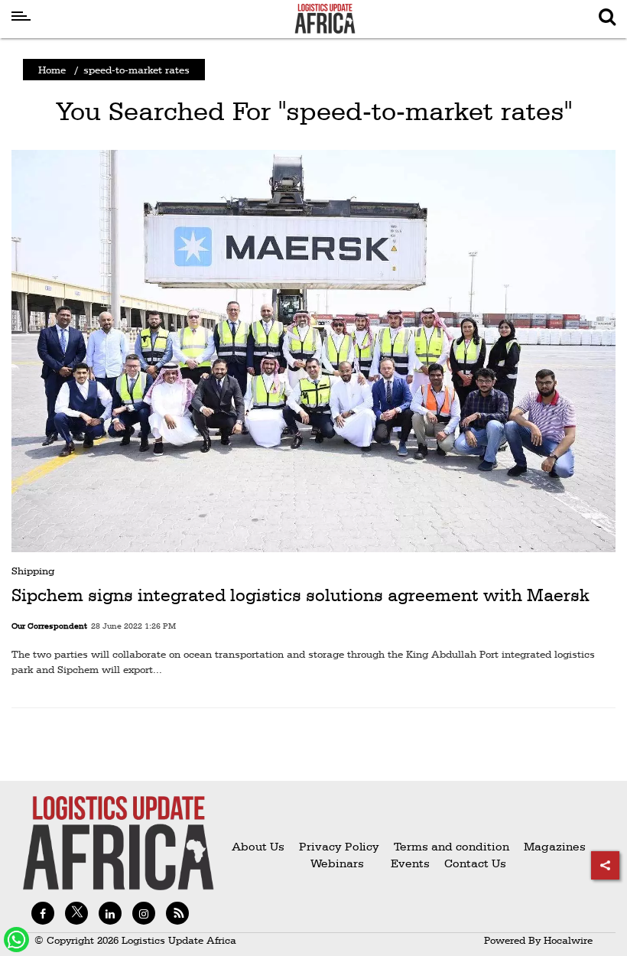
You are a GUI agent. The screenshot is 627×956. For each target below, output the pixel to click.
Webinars (337, 863)
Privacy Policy (339, 846)
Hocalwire (568, 940)
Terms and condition (453, 846)
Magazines (555, 846)
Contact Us (475, 863)
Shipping (32, 570)
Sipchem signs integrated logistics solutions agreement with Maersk (300, 595)
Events (404, 863)
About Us (258, 846)
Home (52, 69)
